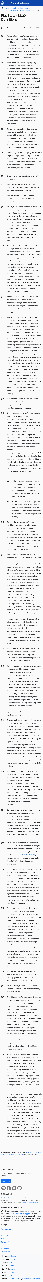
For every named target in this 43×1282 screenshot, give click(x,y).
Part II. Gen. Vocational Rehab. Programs (17, 10)
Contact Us (5, 1242)
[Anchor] (15, 31)
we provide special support (20, 1213)
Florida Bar (8, 1198)
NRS (12, 1266)
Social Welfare (18, 8)
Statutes (8, 8)
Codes (13, 1256)
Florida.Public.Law (20, 3)
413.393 (25, 855)
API (2, 1239)
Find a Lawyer (6, 1229)
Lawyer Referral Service (31, 1203)
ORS (16, 1272)
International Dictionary (31, 1279)
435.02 (9, 837)
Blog (3, 1232)
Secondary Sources (8, 1248)
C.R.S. (13, 1259)
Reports (4, 1245)
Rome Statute (16, 1279)
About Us (4, 1235)
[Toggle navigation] (39, 3)
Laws (13, 1269)
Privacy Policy (6, 1252)
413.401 (32, 855)
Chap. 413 (28, 8)
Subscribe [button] (6, 1181)
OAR (12, 1272)
